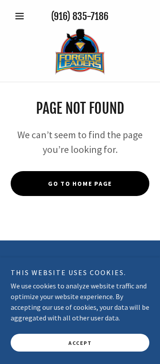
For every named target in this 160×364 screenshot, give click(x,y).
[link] (80, 51)
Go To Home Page (80, 184)
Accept (80, 343)
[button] (21, 16)
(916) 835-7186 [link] (79, 16)
